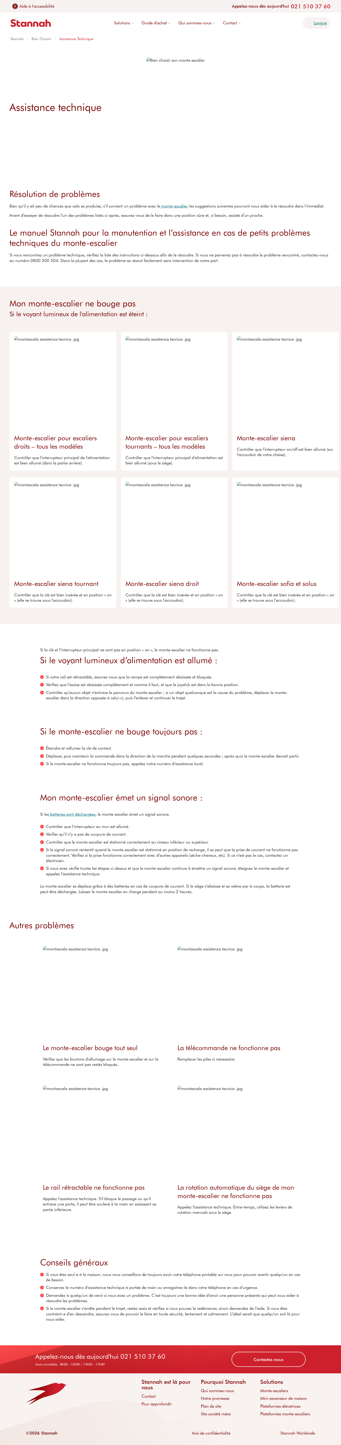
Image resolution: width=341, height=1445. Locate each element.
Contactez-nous (268, 1359)
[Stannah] (30, 23)
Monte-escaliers (274, 1390)
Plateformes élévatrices (280, 1406)
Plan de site (211, 1406)
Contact (149, 1396)
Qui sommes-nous (217, 1390)
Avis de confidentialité (211, 1433)
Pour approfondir (157, 1404)
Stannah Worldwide (297, 1433)
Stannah (17, 38)
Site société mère (216, 1413)
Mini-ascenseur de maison (283, 1398)
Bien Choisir (41, 38)
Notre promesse (215, 1398)
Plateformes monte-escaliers (285, 1413)
